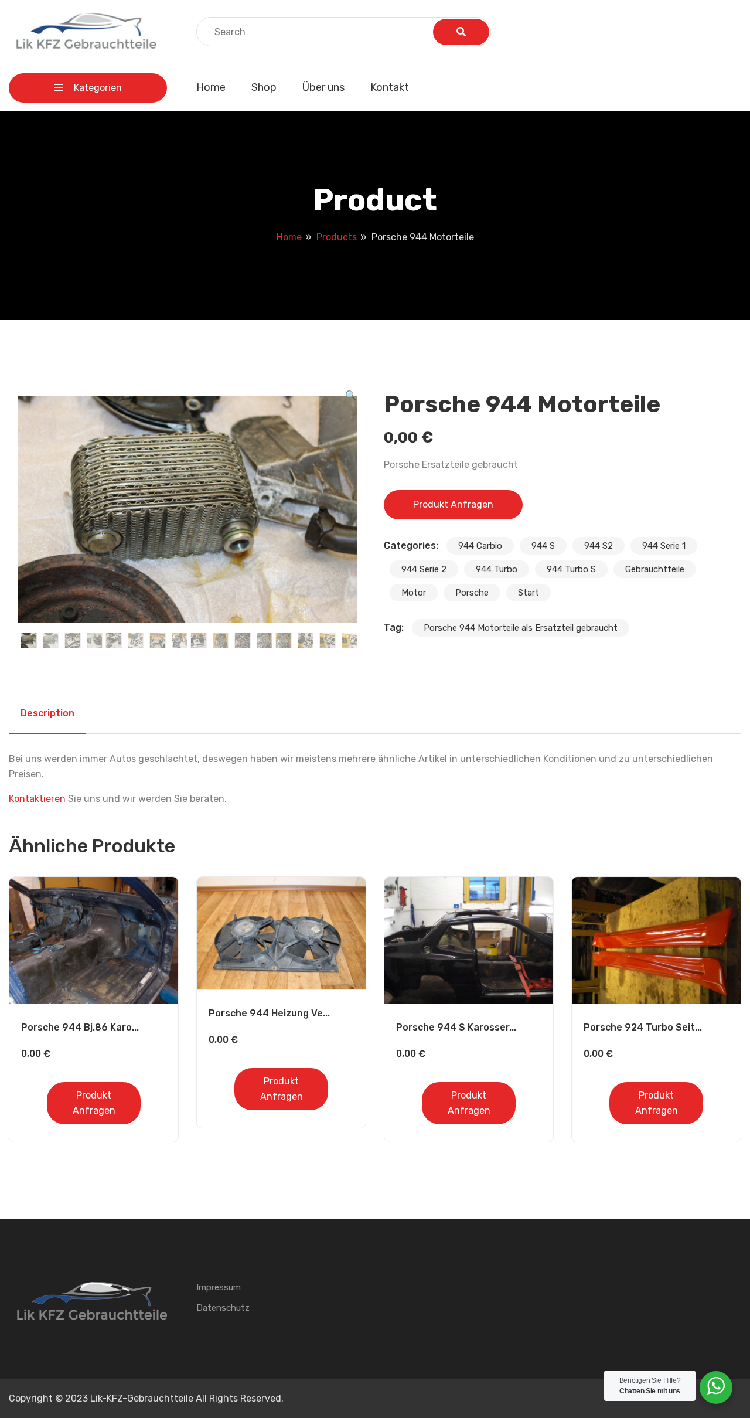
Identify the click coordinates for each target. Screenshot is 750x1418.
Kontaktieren (37, 798)
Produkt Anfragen (453, 504)
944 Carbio (480, 545)
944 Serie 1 (664, 545)
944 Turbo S (571, 569)
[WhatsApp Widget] (716, 1385)
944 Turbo (496, 569)
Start (528, 592)
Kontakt (389, 87)
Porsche (472, 592)
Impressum (218, 1287)
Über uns (323, 87)
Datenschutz (223, 1308)
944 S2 (598, 545)
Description (47, 713)
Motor (413, 592)
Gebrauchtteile (654, 569)
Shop (264, 87)
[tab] (47, 713)
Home (211, 87)
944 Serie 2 (423, 569)
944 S (543, 545)
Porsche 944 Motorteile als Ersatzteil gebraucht (521, 628)
